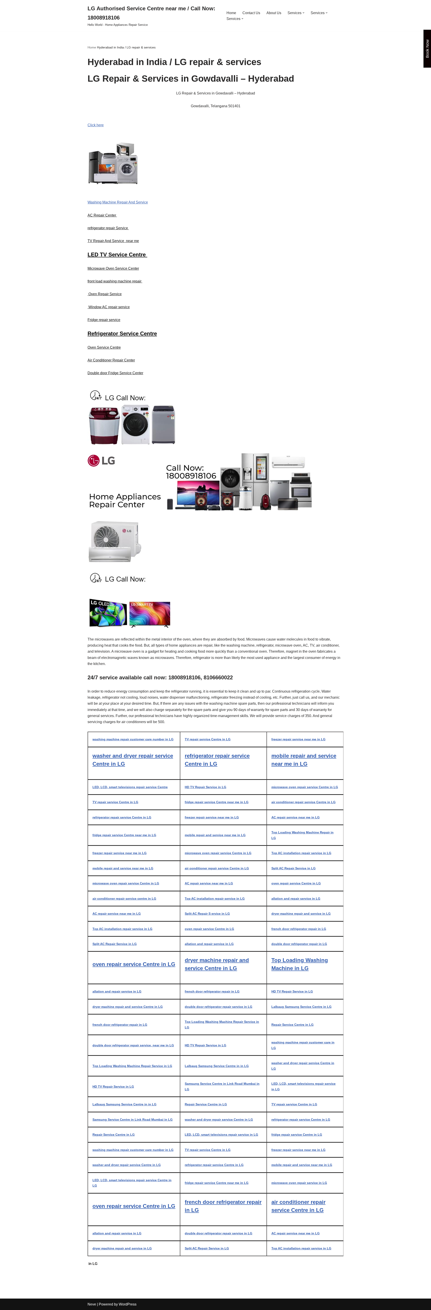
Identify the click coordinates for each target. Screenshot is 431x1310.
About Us (273, 13)
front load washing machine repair (115, 281)
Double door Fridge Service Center (115, 373)
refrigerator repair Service (108, 228)
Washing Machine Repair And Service (118, 202)
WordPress (127, 1304)
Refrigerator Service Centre (122, 333)
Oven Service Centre (104, 347)
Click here (96, 125)
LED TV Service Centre (117, 255)
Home (231, 13)
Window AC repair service (109, 307)
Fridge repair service (104, 320)
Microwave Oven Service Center (113, 268)
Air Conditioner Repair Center (111, 360)
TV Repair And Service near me (113, 241)
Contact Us (251, 13)
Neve (92, 1304)
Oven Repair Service (105, 294)
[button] (303, 13)
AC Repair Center (102, 215)
